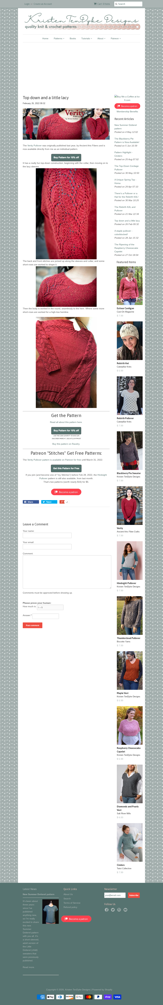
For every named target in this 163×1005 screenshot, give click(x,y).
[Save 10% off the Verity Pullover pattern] (66, 157)
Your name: (28, 531)
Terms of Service (72, 903)
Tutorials (86, 38)
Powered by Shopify (102, 989)
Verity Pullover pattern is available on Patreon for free (54, 459)
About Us (68, 894)
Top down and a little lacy (127, 220)
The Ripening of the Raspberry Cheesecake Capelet (126, 248)
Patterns (58, 38)
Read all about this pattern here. (66, 422)
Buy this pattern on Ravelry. (66, 444)
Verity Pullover (34, 145)
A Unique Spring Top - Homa (125, 181)
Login (27, 4)
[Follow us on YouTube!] (126, 910)
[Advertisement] (81, 66)
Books (73, 38)
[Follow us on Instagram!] (119, 910)
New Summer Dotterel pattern (125, 127)
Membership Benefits (127, 111)
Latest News (30, 889)
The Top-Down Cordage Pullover (126, 168)
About (100, 38)
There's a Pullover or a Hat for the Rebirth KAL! (126, 195)
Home (45, 38)
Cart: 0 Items (103, 4)
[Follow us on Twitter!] (113, 910)
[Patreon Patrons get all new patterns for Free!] (66, 471)
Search (67, 898)
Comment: (28, 553)
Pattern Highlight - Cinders (123, 154)
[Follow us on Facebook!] (107, 910)
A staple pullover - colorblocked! (123, 233)
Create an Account (43, 4)
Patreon (115, 38)
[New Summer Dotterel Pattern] (50, 923)
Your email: (28, 542)
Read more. (29, 967)
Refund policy (70, 907)
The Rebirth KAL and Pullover (124, 209)
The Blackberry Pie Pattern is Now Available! (126, 140)
